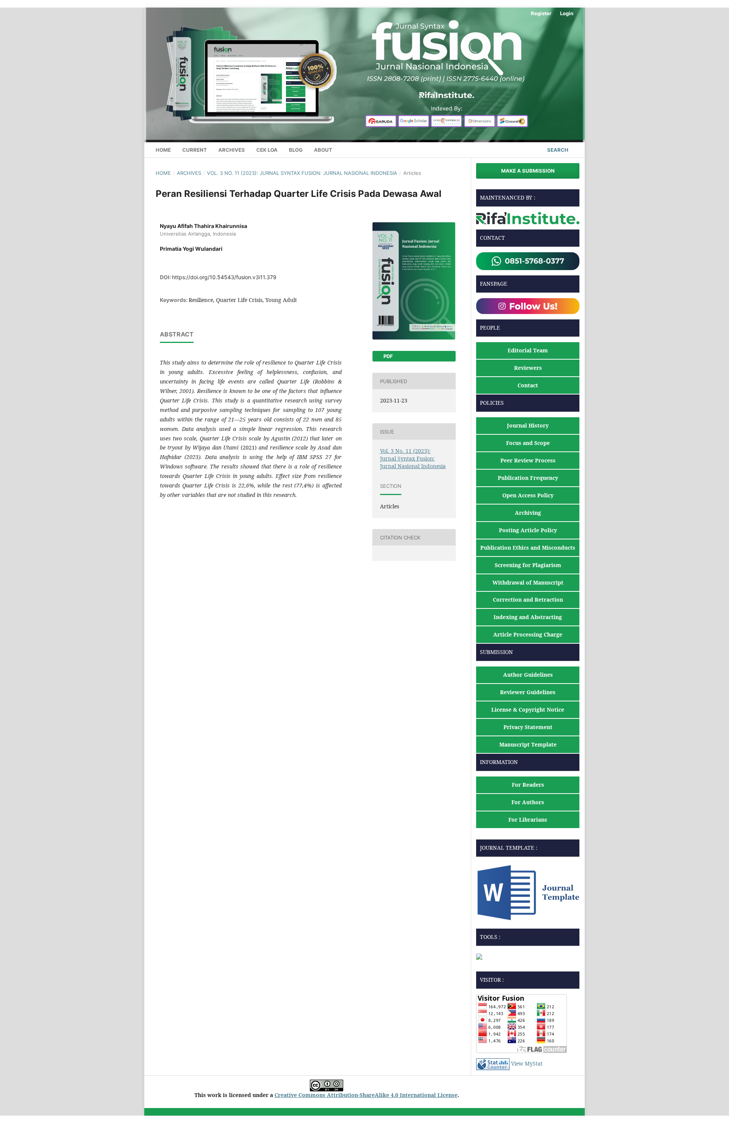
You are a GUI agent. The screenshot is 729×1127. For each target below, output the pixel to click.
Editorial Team (528, 350)
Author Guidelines (528, 674)
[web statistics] (493, 1063)
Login (566, 13)
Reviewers (528, 367)
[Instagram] (527, 305)
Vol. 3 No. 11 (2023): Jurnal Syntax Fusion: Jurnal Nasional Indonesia (302, 173)
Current (194, 150)
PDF (387, 356)
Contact (528, 385)
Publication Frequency (528, 477)
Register (541, 13)
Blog (296, 150)
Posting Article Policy (528, 530)
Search (557, 150)
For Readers (528, 784)
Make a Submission (528, 171)
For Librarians (527, 819)
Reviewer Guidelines (527, 692)
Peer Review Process (527, 460)
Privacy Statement (527, 727)
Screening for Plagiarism (528, 565)
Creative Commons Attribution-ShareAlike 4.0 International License (366, 1095)
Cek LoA (267, 150)
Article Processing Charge (527, 634)
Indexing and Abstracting (528, 617)
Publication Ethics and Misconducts (527, 547)
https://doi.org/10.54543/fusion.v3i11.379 (224, 277)
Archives (231, 150)
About (323, 150)
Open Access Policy (528, 495)
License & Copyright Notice (527, 709)
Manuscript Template (528, 744)
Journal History (528, 425)
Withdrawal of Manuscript (527, 582)
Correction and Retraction (528, 599)
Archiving (528, 512)
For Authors (527, 802)
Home (163, 150)
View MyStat (527, 1063)
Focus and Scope (528, 442)
